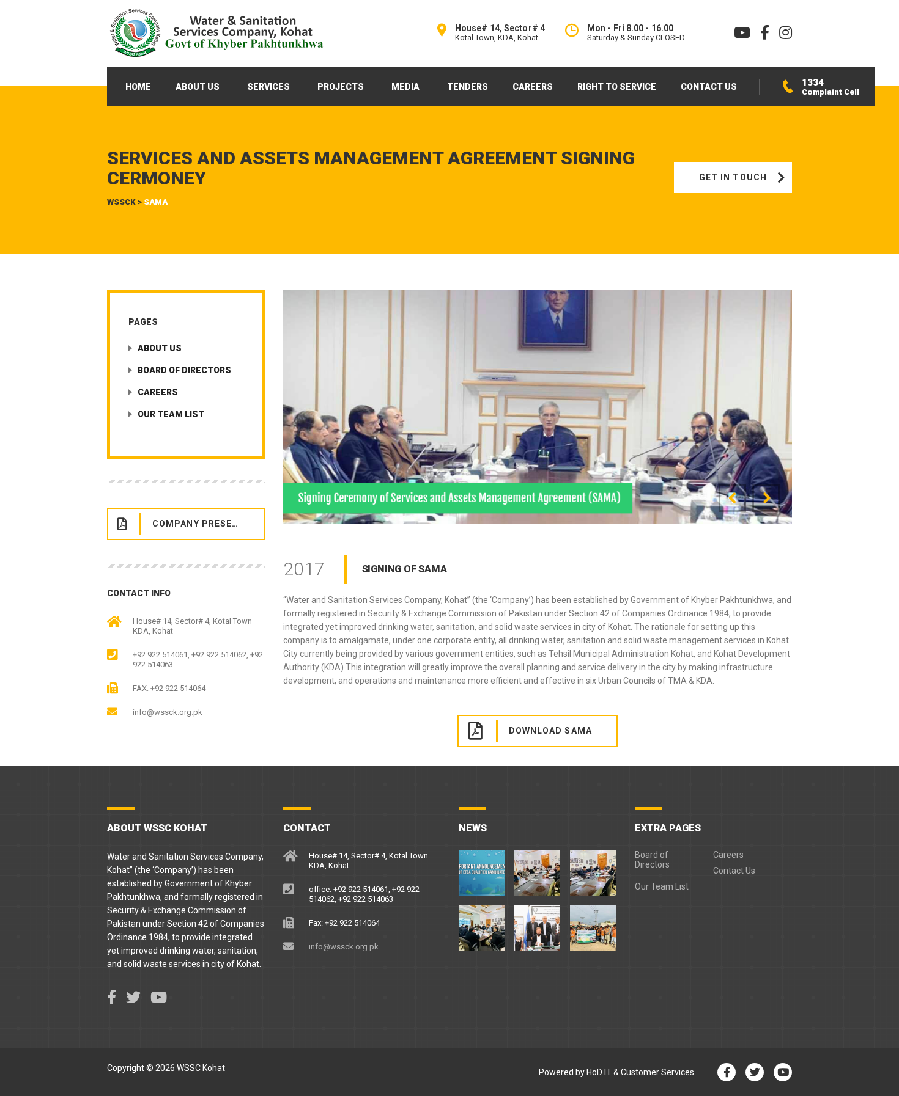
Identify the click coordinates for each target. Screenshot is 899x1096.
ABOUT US (198, 87)
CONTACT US (709, 87)
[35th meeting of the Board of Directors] (482, 923)
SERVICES (268, 87)
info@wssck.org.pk (167, 712)
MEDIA (405, 87)
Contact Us (734, 870)
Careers (158, 392)
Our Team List (171, 414)
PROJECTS (340, 87)
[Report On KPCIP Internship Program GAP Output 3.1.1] (537, 923)
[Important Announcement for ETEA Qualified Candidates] (482, 868)
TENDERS (467, 87)
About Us (160, 348)
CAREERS (532, 87)
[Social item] (111, 997)
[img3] (538, 407)
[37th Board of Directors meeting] (537, 868)
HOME (138, 87)
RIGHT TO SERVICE (616, 87)
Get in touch (733, 177)
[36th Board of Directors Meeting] (593, 868)
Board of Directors (184, 370)
